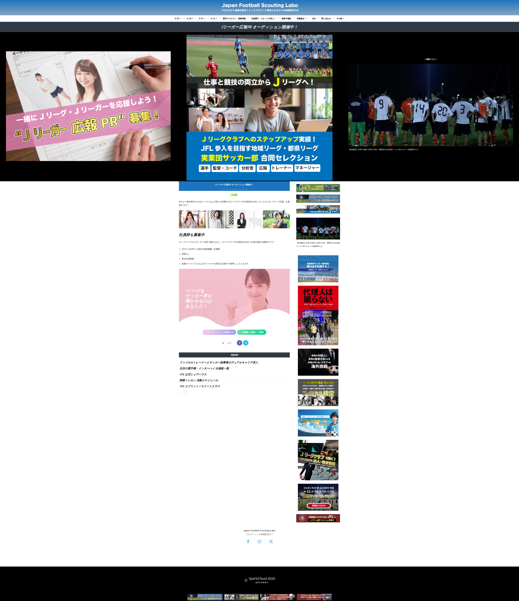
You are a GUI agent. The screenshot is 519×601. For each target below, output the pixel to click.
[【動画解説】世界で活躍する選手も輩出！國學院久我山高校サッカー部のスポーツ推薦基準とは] (430, 105)
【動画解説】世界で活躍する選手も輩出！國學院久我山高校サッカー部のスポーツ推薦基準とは (383, 149)
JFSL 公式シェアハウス (193, 374)
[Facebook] (239, 343)
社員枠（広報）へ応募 (253, 332)
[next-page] (185, 392)
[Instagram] (259, 542)
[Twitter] (245, 343)
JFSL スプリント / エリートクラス (200, 386)
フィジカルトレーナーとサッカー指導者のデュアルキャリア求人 (219, 362)
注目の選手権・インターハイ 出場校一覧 (204, 368)
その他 (234, 194)
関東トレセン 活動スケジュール (199, 380)
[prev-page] (180, 392)
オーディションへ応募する (220, 332)
